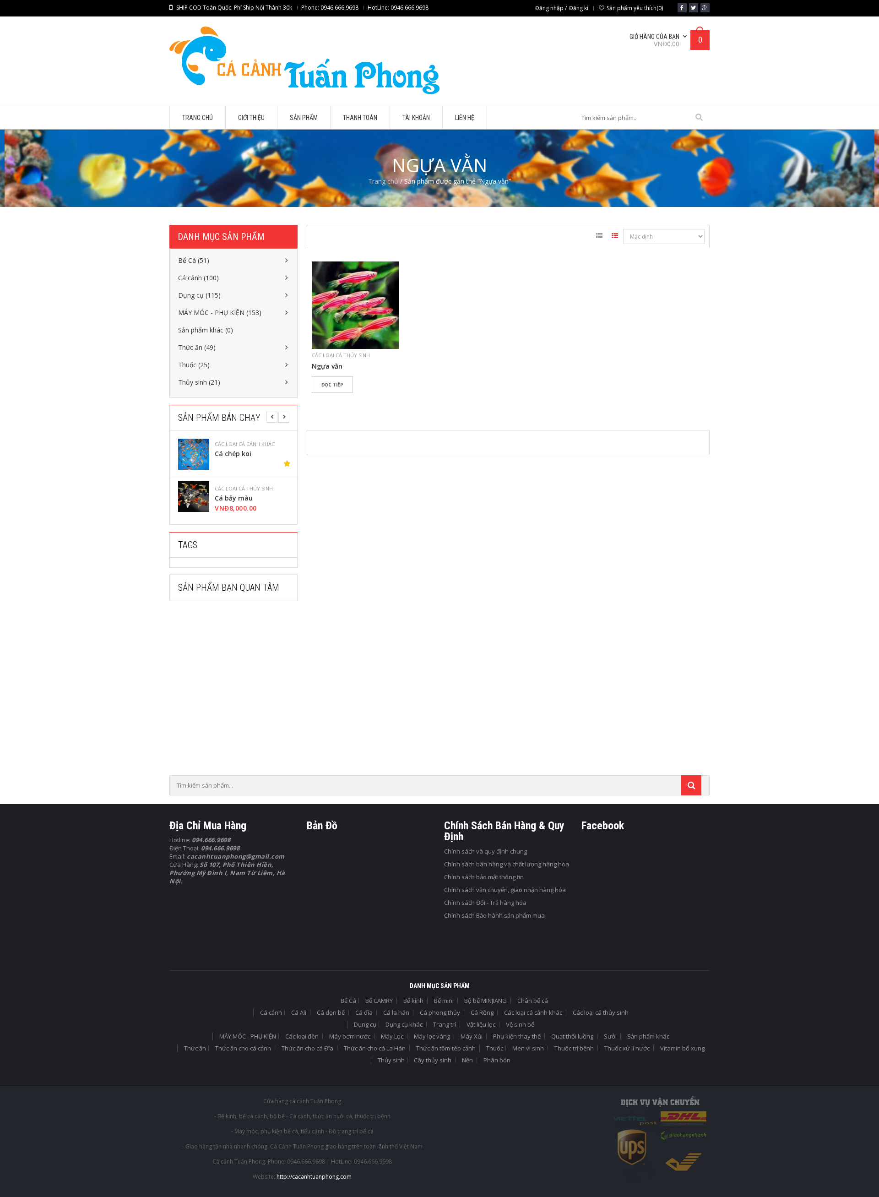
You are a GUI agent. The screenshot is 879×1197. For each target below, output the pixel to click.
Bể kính (413, 1000)
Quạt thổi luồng (572, 1036)
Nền (467, 1060)
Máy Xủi (472, 1036)
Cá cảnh (271, 1012)
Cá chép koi (233, 454)
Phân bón (496, 1060)
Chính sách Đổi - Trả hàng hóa (485, 902)
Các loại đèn (302, 1036)
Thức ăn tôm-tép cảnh (446, 1048)
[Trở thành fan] (682, 7)
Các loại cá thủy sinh (244, 488)
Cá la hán (396, 1012)
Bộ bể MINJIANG (485, 1000)
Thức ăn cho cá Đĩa (307, 1048)
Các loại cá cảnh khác (245, 444)
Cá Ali (298, 1012)
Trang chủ (383, 181)
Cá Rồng (482, 1012)
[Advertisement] (238, 690)
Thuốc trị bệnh (574, 1048)
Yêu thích (323, 400)
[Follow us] (693, 7)
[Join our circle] (705, 7)
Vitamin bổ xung (682, 1048)
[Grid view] (615, 237)
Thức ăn (195, 1048)
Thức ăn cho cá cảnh (243, 1048)
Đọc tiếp (332, 384)
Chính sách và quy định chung (485, 851)
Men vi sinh (528, 1048)
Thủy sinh (391, 1060)
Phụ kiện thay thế (517, 1036)
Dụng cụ (365, 1024)
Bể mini (444, 1000)
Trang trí (444, 1024)
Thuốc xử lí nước (627, 1048)
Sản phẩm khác (648, 1036)
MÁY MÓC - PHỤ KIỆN (247, 1036)
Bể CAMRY (379, 1000)
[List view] (599, 237)
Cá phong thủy (440, 1012)
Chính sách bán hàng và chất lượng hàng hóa (506, 864)
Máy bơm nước (349, 1036)
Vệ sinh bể (520, 1024)
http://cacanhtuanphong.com (314, 1177)
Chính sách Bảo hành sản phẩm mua (494, 915)
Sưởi (610, 1036)
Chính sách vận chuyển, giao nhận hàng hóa (505, 890)
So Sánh (350, 400)
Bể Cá (348, 1000)
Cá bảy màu (234, 498)
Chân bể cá (532, 1000)
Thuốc (494, 1048)
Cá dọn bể (331, 1012)
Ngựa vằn (327, 366)
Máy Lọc (392, 1036)
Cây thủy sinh (432, 1060)
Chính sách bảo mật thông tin (484, 877)
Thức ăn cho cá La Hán (375, 1048)
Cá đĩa (364, 1012)
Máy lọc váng (432, 1036)
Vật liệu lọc (481, 1024)
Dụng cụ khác (404, 1024)
